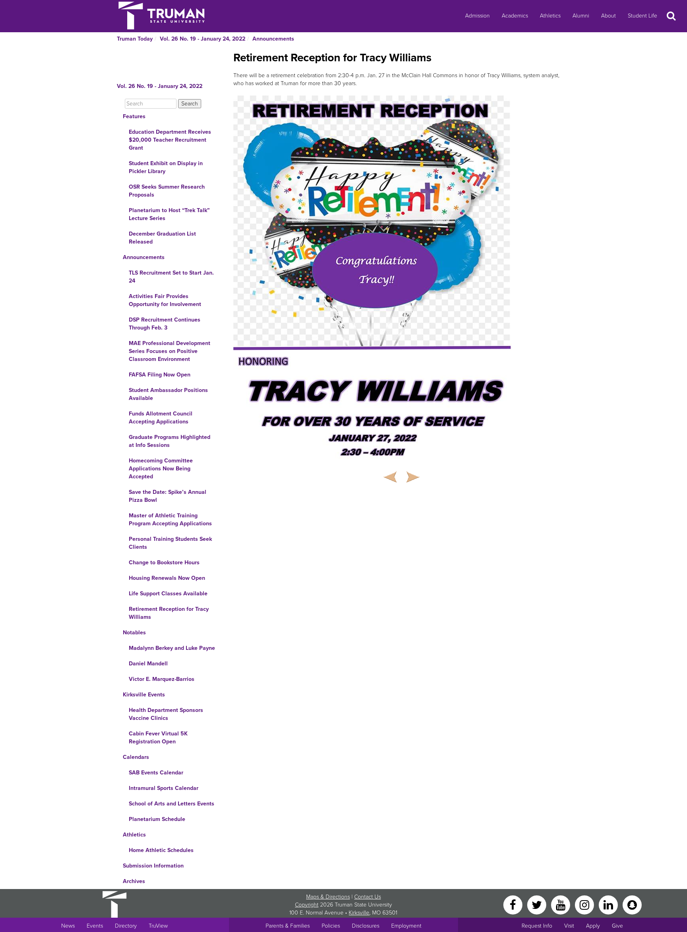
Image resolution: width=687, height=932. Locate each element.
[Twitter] (537, 904)
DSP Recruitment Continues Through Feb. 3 (164, 323)
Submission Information (153, 865)
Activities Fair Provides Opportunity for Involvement (165, 300)
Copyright (306, 904)
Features (134, 116)
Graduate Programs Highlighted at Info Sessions (169, 441)
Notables (134, 632)
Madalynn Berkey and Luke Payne (172, 648)
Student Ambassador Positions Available (168, 394)
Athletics (550, 15)
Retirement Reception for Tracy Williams (169, 613)
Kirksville (359, 912)
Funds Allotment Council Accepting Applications (160, 417)
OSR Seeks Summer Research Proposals (167, 190)
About (608, 15)
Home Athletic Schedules (161, 850)
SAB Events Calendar (156, 772)
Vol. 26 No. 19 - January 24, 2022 (202, 38)
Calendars (136, 757)
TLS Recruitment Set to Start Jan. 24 (171, 276)
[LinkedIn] (609, 904)
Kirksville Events (144, 694)
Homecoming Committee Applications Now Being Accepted (161, 468)
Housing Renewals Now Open (167, 578)
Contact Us (367, 896)
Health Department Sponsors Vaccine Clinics (166, 714)
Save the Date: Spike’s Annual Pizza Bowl (167, 496)
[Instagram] (585, 904)
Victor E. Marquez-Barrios (161, 679)
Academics (515, 15)
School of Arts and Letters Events (171, 803)
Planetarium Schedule (157, 819)
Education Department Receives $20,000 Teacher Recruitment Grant (170, 140)
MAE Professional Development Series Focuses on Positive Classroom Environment (169, 351)
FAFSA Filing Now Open (159, 374)
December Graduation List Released (162, 237)
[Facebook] (514, 904)
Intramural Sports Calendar (163, 788)
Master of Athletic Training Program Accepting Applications (170, 519)
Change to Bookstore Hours (164, 562)
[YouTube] (561, 904)
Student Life (642, 15)
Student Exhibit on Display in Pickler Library (166, 167)
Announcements (273, 38)
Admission (477, 15)
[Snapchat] (632, 904)
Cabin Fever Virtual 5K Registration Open (158, 737)
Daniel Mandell (148, 663)
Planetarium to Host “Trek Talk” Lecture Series (169, 214)
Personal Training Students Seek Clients (170, 543)
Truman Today (135, 38)
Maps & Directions (328, 896)
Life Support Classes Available (168, 593)
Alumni (580, 15)
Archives (134, 881)
